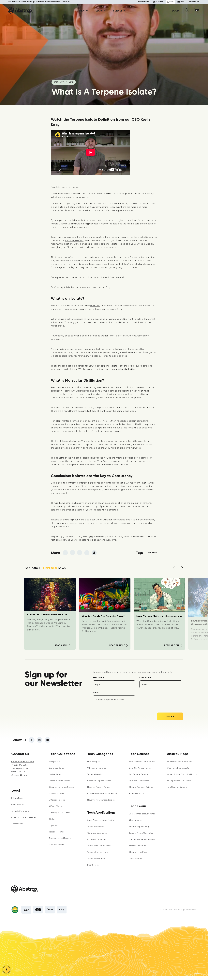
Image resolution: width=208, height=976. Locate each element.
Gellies (52, 819)
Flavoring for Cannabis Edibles (101, 800)
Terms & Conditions (20, 811)
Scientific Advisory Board (140, 768)
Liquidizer (53, 825)
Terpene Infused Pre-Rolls (99, 846)
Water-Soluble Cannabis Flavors (182, 774)
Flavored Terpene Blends (98, 787)
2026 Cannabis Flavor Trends (142, 814)
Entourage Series (57, 800)
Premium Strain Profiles (59, 781)
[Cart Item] (197, 11)
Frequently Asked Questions (142, 839)
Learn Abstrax (135, 858)
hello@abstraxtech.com (22, 761)
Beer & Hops (93, 865)
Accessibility (16, 824)
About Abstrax (135, 820)
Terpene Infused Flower (97, 852)
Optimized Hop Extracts (178, 768)
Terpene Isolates (56, 832)
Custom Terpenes (57, 844)
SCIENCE (118, 10)
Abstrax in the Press (138, 852)
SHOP (82, 10)
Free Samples (93, 761)
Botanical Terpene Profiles (99, 781)
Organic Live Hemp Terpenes (62, 787)
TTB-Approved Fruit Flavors (179, 781)
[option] (104, 614)
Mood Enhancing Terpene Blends (102, 793)
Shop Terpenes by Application (101, 820)
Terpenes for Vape (95, 826)
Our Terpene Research (139, 774)
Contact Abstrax (19, 775)
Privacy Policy (17, 798)
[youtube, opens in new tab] (47, 740)
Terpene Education (137, 846)
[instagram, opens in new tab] (39, 740)
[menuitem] (82, 10)
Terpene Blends (94, 774)
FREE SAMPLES (143, 2)
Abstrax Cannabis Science (141, 787)
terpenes (151, 552)
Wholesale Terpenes (96, 768)
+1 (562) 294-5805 (19, 765)
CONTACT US (193, 2)
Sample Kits (54, 761)
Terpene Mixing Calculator (141, 833)
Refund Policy (17, 804)
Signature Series (56, 768)
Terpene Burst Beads (96, 858)
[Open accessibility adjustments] (6, 969)
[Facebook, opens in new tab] (32, 740)
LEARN (99, 10)
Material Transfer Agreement (24, 817)
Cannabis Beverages (97, 833)
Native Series (55, 774)
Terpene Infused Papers (59, 838)
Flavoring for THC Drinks (59, 812)
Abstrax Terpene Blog (139, 826)
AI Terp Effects (55, 806)
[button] (187, 11)
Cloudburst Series (57, 793)
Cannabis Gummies (96, 839)
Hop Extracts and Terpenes (179, 761)
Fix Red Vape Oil (136, 793)
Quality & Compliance (139, 781)
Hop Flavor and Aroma (177, 787)
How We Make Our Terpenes (142, 761)
